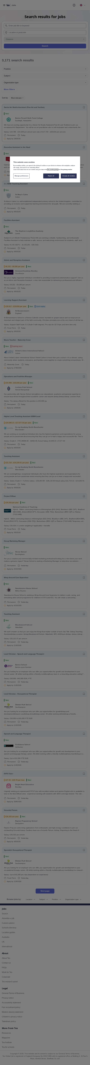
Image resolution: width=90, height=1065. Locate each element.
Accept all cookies (68, 176)
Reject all (51, 176)
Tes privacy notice (66, 169)
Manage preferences (21, 176)
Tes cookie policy (52, 169)
